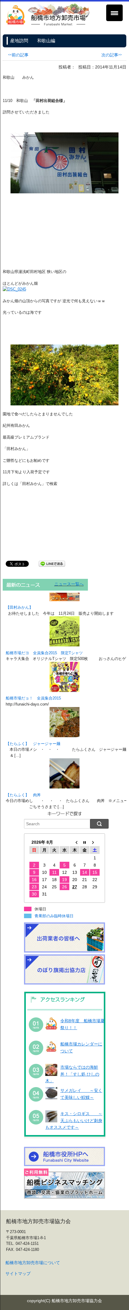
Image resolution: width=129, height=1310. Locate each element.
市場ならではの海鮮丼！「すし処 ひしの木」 (72, 1074)
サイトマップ (18, 1273)
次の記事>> (111, 54)
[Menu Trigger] (114, 13)
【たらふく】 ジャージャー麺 (33, 743)
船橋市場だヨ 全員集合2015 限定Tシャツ (44, 653)
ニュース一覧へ (69, 584)
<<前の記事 (18, 54)
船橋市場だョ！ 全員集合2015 (33, 698)
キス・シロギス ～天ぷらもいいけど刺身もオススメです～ (73, 1120)
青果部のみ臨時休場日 (54, 916)
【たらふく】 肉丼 (23, 795)
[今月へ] (85, 842)
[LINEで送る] (52, 563)
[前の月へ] (75, 842)
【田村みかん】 (19, 607)
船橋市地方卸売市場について (32, 1262)
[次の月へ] (95, 842)
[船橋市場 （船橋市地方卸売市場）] (48, 24)
